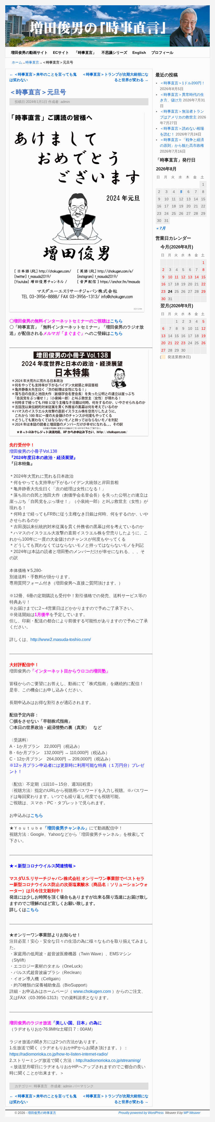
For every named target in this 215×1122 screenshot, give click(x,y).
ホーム (17, 62)
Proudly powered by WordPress (141, 1113)
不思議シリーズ (114, 52)
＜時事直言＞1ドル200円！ (182, 83)
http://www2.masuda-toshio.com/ (60, 639)
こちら (116, 321)
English (139, 52)
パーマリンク (83, 1086)
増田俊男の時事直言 (42, 1113)
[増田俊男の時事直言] (107, 26)
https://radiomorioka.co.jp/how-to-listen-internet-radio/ (58, 1054)
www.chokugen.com (92, 991)
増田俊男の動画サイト (29, 52)
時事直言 (32, 62)
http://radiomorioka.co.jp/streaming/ (108, 1060)
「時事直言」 (85, 52)
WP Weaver (192, 1113)
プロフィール (162, 52)
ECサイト (61, 52)
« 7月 (161, 228)
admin (65, 102)
